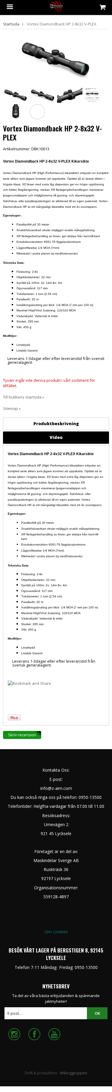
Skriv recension (22, 734)
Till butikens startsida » (23, 397)
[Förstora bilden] (56, 59)
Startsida (11, 24)
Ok (97, 1013)
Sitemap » (12, 408)
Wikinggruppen (73, 1073)
